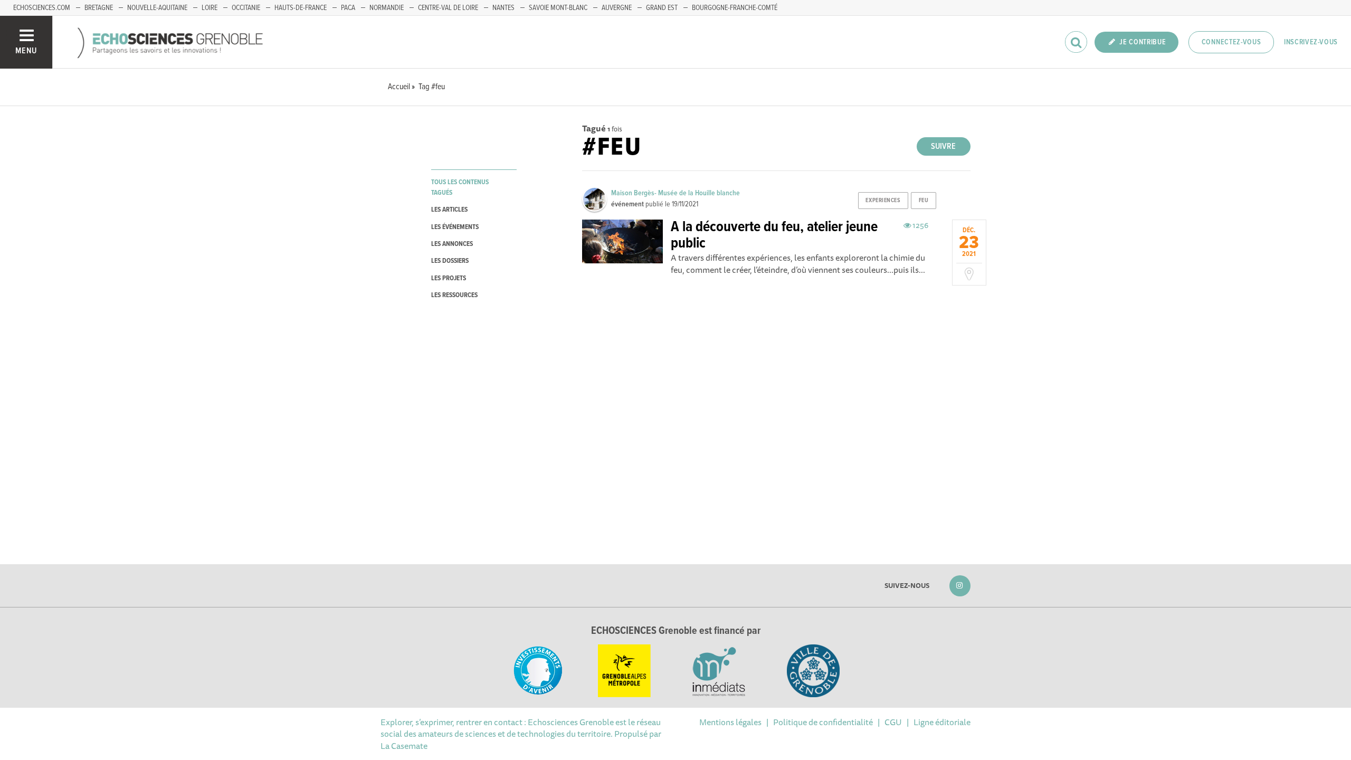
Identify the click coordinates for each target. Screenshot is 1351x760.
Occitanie (246, 8)
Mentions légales (730, 722)
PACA (348, 8)
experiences (882, 200)
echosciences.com (41, 8)
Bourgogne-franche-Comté (734, 8)
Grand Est (662, 8)
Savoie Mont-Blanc (558, 8)
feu (924, 200)
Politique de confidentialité (823, 722)
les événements (455, 227)
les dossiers (450, 260)
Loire (209, 8)
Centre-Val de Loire (448, 8)
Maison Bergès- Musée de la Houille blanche (675, 193)
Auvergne (617, 8)
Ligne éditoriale (942, 722)
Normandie (386, 8)
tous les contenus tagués (460, 187)
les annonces (452, 244)
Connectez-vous (1231, 42)
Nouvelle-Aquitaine (157, 8)
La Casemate (403, 746)
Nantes (503, 8)
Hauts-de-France (300, 8)
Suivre (943, 146)
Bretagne (98, 8)
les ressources (454, 295)
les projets (448, 278)
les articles (449, 209)
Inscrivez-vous (1311, 42)
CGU (893, 722)
